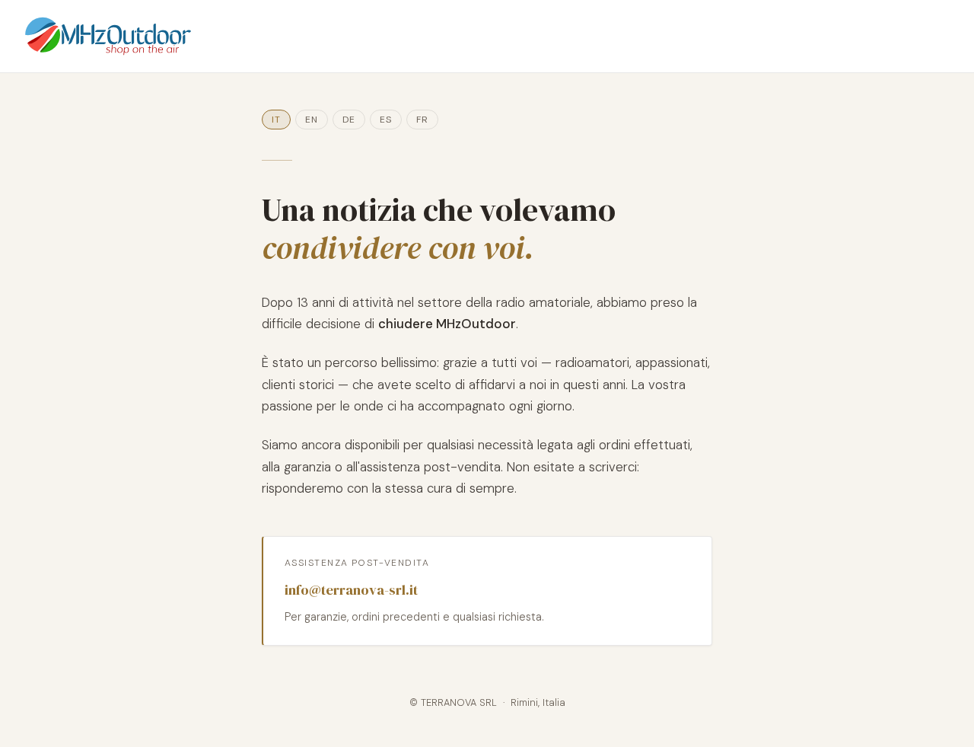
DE (348, 119)
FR (422, 119)
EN (311, 119)
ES (386, 119)
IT (276, 119)
